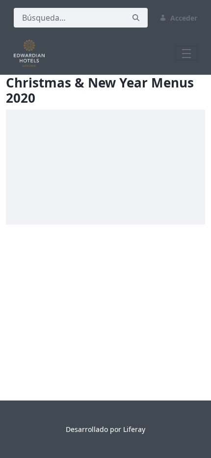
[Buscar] (136, 18)
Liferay (134, 429)
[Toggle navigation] (186, 53)
